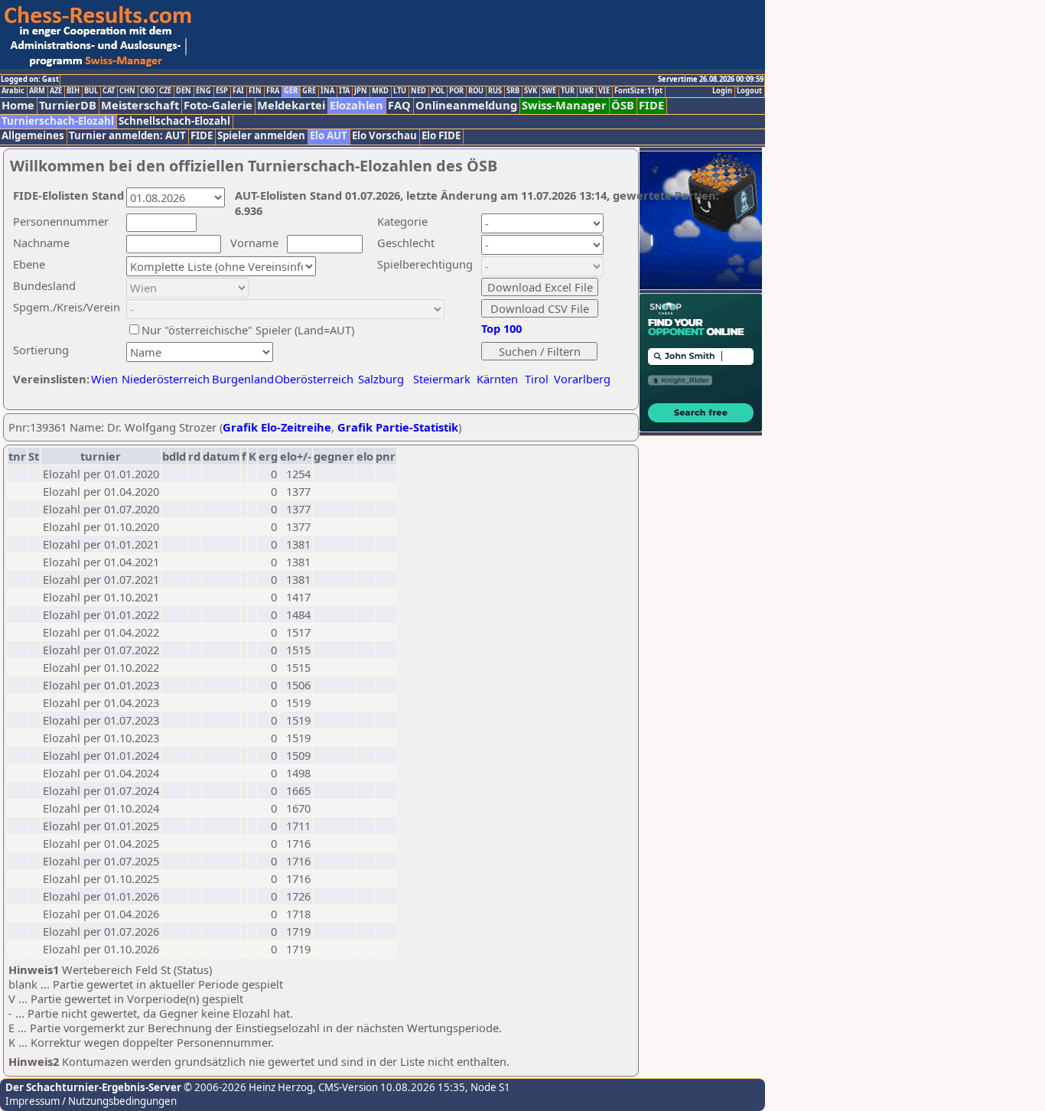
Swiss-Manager (564, 105)
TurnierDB (67, 105)
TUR (568, 91)
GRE (309, 91)
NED (418, 91)
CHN (127, 91)
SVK (530, 91)
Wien (104, 378)
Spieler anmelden (261, 135)
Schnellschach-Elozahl (174, 121)
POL (437, 91)
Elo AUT (328, 135)
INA (327, 91)
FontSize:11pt (638, 91)
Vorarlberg (582, 378)
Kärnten (497, 378)
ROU (475, 91)
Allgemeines (33, 135)
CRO (147, 91)
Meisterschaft (140, 105)
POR (456, 91)
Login (722, 91)
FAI (238, 91)
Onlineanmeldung (466, 105)
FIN (255, 91)
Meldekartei (291, 105)
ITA (344, 91)
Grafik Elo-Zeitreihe (277, 427)
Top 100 (501, 328)
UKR (586, 91)
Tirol (537, 378)
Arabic (13, 91)
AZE (56, 91)
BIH (73, 91)
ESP (222, 91)
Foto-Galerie (218, 105)
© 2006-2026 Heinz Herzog (247, 1087)
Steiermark (441, 378)
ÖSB (622, 105)
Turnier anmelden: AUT (127, 135)
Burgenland (243, 378)
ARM (37, 91)
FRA (272, 91)
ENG (203, 91)
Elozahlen (356, 105)
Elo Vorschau (384, 135)
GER (291, 91)
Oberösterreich (314, 378)
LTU (399, 91)
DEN (183, 91)
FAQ (399, 105)
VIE (604, 91)
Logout (749, 91)
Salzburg (381, 378)
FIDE (651, 105)
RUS (495, 91)
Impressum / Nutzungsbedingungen (91, 1101)
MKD (380, 91)
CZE (165, 91)
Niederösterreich (163, 378)
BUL (91, 91)
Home (18, 105)
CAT (109, 91)
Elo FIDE (441, 135)
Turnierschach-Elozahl (58, 121)
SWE (549, 91)
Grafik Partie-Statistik (397, 427)
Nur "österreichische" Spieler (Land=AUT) (248, 329)
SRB (512, 91)
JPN (360, 91)
